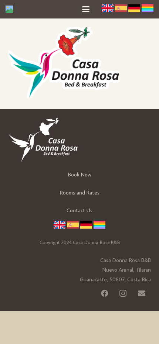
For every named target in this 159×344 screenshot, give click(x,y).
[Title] (9, 9)
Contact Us (79, 210)
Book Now (79, 174)
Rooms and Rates (79, 192)
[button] (86, 9)
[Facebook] (104, 293)
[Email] (141, 293)
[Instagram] (123, 293)
